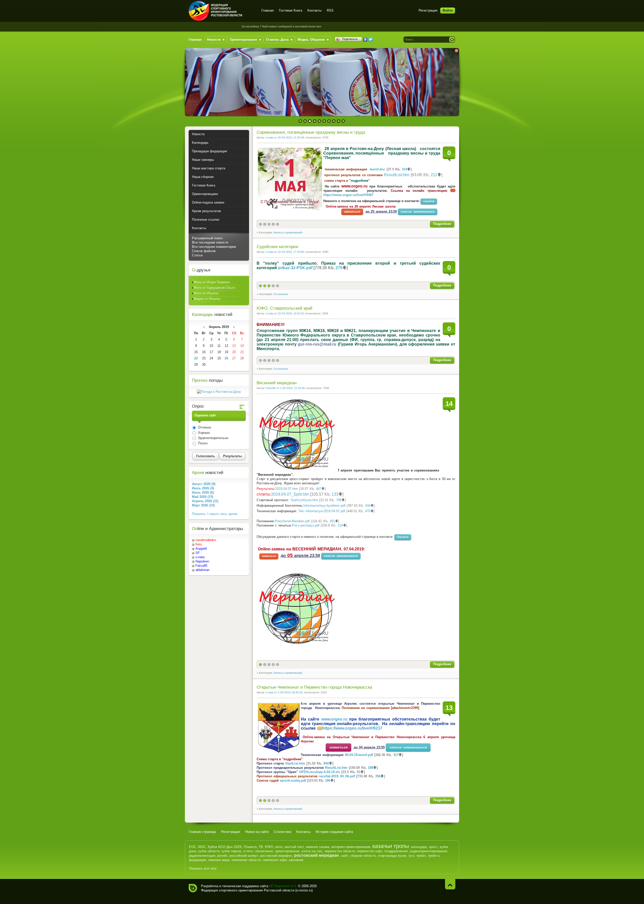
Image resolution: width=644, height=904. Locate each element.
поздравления (396, 851)
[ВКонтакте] (365, 39)
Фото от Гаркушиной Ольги (214, 288)
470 (367, 511)
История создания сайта (334, 832)
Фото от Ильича (206, 293)
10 (343, 121)
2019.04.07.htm (286, 489)
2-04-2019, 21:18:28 (292, 388)
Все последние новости (210, 242)
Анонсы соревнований (287, 232)
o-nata (269, 137)
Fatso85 (271, 388)
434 (367, 505)
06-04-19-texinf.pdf (359, 755)
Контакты (314, 10)
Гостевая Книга (290, 10)
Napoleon (202, 561)
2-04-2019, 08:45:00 (290, 692)
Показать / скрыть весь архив (214, 514)
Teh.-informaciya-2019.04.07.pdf (321, 511)
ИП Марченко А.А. (283, 886)
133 (335, 494)
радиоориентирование (428, 851)
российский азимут (243, 856)
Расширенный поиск (207, 238)
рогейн (222, 856)
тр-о (411, 856)
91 (358, 772)
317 (395, 755)
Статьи (197, 255)
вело (279, 847)
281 (332, 521)
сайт (344, 855)
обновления (264, 851)
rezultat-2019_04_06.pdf (337, 776)
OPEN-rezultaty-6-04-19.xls (319, 772)
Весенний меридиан (277, 382)
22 (196, 358)
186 (327, 780)
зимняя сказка (317, 847)
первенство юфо (369, 851)
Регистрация (428, 10)
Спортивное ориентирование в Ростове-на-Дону (222, 11)
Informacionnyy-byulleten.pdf (324, 505)
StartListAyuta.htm (304, 500)
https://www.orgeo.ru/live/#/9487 (348, 195)
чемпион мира (218, 860)
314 (404, 169)
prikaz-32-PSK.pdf (295, 268)
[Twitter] (370, 39)
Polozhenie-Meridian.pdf (292, 521)
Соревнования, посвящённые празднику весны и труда (311, 132)
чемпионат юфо (275, 860)
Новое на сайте (257, 832)
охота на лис (312, 851)
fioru (198, 544)
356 (377, 776)
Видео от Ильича (207, 299)
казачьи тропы (390, 846)
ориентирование (287, 851)
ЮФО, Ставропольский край (284, 308)
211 (434, 175)
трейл (421, 855)
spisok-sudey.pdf (293, 780)
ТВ (261, 847)
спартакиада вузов (392, 856)
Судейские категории (277, 246)
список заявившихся (417, 211)
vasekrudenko (205, 540)
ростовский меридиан (316, 855)
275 (339, 268)
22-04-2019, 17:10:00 (291, 251)
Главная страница (202, 832)
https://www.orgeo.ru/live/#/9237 (352, 728)
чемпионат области (246, 860)
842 (326, 763)
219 (340, 525)
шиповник (296, 860)
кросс (433, 847)
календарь (419, 847)
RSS (330, 10)
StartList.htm (295, 763)
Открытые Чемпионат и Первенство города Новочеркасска (314, 687)
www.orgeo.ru (354, 186)
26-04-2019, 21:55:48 (291, 137)
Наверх (450, 884)
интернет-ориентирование (350, 847)
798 (338, 500)
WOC (202, 847)
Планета (250, 847)
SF (197, 553)
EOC (192, 847)
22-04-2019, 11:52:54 (291, 313)
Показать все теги (202, 868)
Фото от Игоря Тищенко (212, 282)
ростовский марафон (276, 856)
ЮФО (269, 847)
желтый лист (294, 847)
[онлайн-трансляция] (319, 728)
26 (226, 358)
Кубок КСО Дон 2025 (225, 847)
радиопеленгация (202, 856)
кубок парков (231, 851)
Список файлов (204, 251)
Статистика (282, 832)
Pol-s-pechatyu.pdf (305, 525)
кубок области (209, 851)
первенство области (340, 851)
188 (370, 768)
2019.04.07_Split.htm (290, 494)
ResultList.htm (396, 175)
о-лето (248, 851)
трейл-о (433, 856)
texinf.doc (377, 169)
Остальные (280, 294)
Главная (267, 10)
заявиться (352, 211)
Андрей (201, 548)
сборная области (363, 856)
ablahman (202, 570)
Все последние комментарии (214, 247)
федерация (197, 860)
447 (318, 489)
